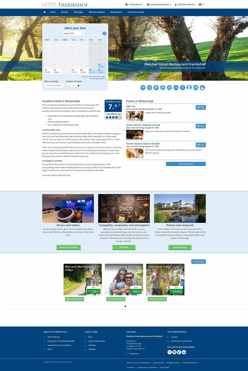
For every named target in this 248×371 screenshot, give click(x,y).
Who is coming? (51, 81)
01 (56, 71)
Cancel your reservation (181, 341)
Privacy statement (190, 363)
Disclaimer (131, 367)
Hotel (52, 12)
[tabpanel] (82, 283)
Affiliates (92, 349)
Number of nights (74, 81)
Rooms (64, 12)
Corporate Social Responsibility (61, 341)
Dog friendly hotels (96, 341)
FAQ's (50, 349)
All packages (198, 261)
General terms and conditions (138, 363)
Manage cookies (173, 363)
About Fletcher (54, 337)
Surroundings (180, 247)
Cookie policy (158, 363)
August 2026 (69, 33)
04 (83, 71)
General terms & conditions (59, 345)
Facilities (124, 247)
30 (100, 65)
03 (74, 71)
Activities (92, 345)
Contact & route (136, 12)
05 (91, 71)
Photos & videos (97, 12)
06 (100, 71)
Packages (78, 12)
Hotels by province (159, 4)
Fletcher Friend (185, 4)
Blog (90, 337)
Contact (174, 337)
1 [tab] (125, 306)
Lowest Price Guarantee (147, 367)
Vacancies (134, 353)
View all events (186, 164)
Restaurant (116, 12)
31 (47, 71)
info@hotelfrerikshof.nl (135, 349)
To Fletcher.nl (135, 4)
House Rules (164, 367)
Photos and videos (68, 247)
